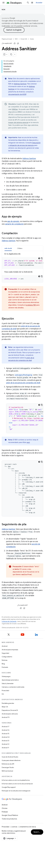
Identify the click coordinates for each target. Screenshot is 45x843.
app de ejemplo (13, 221)
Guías (32, 39)
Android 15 (5, 734)
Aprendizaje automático (10, 680)
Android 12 (5, 744)
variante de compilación (14, 224)
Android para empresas (10, 650)
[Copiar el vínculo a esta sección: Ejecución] (16, 319)
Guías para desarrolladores (11, 760)
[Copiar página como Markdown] (11, 54)
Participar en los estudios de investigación (16, 791)
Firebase (5, 812)
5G (3, 694)
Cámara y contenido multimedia (13, 687)
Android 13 (5, 741)
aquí (28, 442)
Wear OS (5, 707)
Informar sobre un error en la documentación (17, 784)
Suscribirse (38, 832)
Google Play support (9, 787)
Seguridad (5, 653)
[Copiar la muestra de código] (42, 258)
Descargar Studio (8, 767)
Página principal (7, 39)
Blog (3, 664)
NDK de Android (7, 771)
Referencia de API (8, 764)
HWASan (15, 109)
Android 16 (5, 730)
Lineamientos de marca (27, 827)
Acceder (39, 3)
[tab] (8, 248)
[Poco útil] (18, 43)
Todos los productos (9, 819)
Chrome (4, 808)
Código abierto (7, 657)
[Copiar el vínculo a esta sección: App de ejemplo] (24, 216)
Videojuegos (6, 676)
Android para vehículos (10, 714)
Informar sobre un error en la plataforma (16, 780)
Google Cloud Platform (10, 815)
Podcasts (5, 667)
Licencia (14, 827)
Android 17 (5, 727)
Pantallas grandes (8, 703)
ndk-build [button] (8, 248)
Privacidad (5, 690)
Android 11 (5, 748)
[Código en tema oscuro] (39, 258)
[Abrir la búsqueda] (28, 2)
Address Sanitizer (20, 84)
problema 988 (31, 305)
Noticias (4, 660)
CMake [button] (19, 248)
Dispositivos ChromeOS (10, 710)
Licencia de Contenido (9, 621)
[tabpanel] (22, 268)
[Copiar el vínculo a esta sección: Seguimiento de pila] (28, 524)
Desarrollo (24, 39)
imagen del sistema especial (18, 123)
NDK (3, 10)
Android (4, 646)
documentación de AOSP (17, 94)
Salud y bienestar (8, 683)
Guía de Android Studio (10, 757)
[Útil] (14, 43)
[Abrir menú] (3, 2)
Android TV (6, 717)
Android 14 (5, 737)
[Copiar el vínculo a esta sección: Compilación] (20, 233)
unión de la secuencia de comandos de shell (23, 383)
